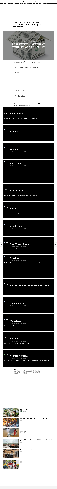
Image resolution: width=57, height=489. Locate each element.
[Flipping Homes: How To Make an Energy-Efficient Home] (11, 453)
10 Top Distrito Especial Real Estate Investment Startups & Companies (27, 371)
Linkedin (25, 116)
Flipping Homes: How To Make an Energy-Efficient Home (34, 449)
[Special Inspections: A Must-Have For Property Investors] (11, 422)
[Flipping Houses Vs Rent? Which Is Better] (11, 464)
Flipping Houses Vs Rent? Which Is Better (30, 460)
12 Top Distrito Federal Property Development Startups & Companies (17, 371)
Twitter (19, 116)
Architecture (8, 3)
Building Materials (16, 3)
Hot (4, 3)
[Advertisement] (28, 11)
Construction (33, 3)
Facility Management (42, 3)
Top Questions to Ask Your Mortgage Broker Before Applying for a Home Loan (36, 429)
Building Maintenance (25, 3)
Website (16, 116)
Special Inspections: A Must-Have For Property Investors (34, 418)
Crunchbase (22, 105)
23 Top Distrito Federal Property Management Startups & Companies (36, 371)
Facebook (22, 116)
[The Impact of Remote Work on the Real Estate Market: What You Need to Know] (11, 443)
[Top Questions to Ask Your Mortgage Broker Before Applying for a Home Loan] (11, 432)
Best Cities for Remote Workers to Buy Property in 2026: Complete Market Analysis (36, 409)
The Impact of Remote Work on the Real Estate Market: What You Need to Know (36, 440)
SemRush (28, 105)
